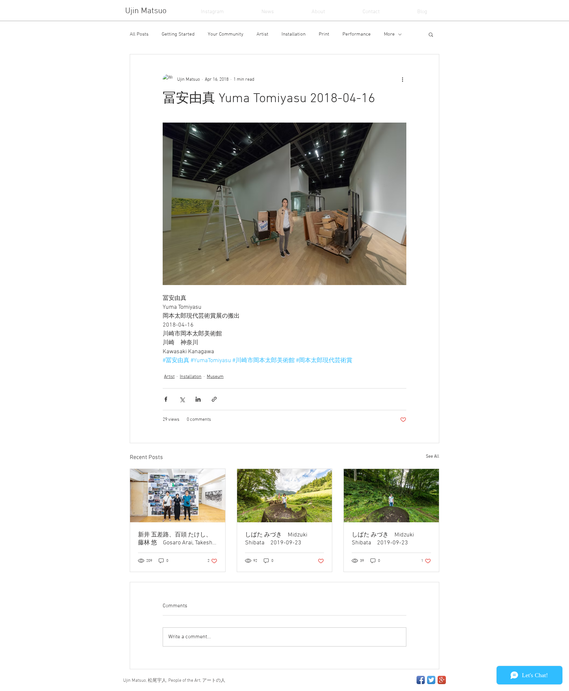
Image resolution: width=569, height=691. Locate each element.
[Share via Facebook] (166, 399)
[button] (431, 34)
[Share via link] (214, 399)
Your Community (225, 34)
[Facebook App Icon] (421, 680)
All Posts (139, 34)
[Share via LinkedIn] (198, 399)
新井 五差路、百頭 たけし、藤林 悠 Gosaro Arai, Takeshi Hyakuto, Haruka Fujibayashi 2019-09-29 (177, 539)
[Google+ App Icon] (442, 680)
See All (432, 456)
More (389, 34)
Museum (215, 377)
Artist (262, 34)
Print (324, 34)
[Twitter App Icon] (431, 680)
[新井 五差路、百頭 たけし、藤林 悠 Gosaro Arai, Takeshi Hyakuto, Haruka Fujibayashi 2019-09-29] (177, 495)
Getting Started (178, 34)
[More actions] (402, 79)
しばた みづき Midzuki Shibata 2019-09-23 (276, 539)
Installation (294, 34)
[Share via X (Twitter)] (182, 399)
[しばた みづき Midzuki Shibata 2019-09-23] (284, 495)
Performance (356, 34)
